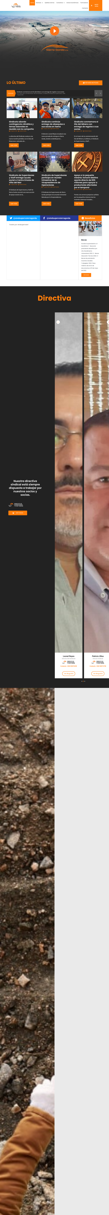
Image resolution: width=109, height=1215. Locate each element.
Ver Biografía (69, 674)
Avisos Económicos (72, 3)
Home (32, 3)
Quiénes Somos (49, 3)
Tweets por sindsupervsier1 (18, 225)
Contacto (85, 8)
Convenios (59, 3)
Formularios (84, 3)
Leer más (14, 146)
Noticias (38, 3)
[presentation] (58, 322)
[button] (83, 681)
